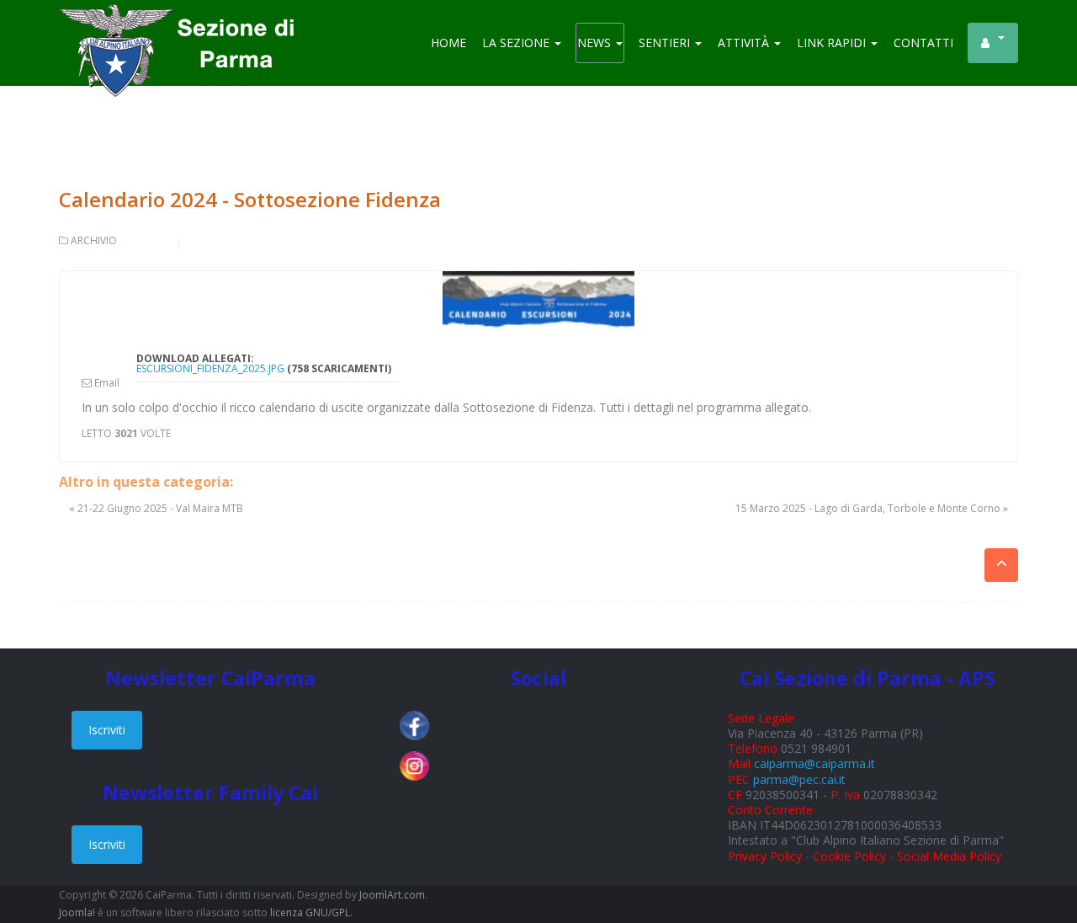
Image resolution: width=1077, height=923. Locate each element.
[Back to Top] (1035, 855)
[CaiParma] (185, 25)
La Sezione (517, 43)
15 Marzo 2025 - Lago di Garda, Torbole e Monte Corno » (871, 508)
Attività (745, 43)
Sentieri (666, 43)
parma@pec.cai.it (799, 779)
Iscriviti (106, 730)
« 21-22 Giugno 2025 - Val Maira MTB (156, 508)
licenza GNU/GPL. (311, 912)
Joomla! (77, 912)
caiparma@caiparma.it (814, 763)
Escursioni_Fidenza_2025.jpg (210, 368)
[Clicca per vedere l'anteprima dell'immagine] (538, 299)
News (595, 43)
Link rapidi (833, 43)
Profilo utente (993, 43)
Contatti (923, 43)
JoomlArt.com (392, 895)
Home (448, 43)
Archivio (94, 240)
